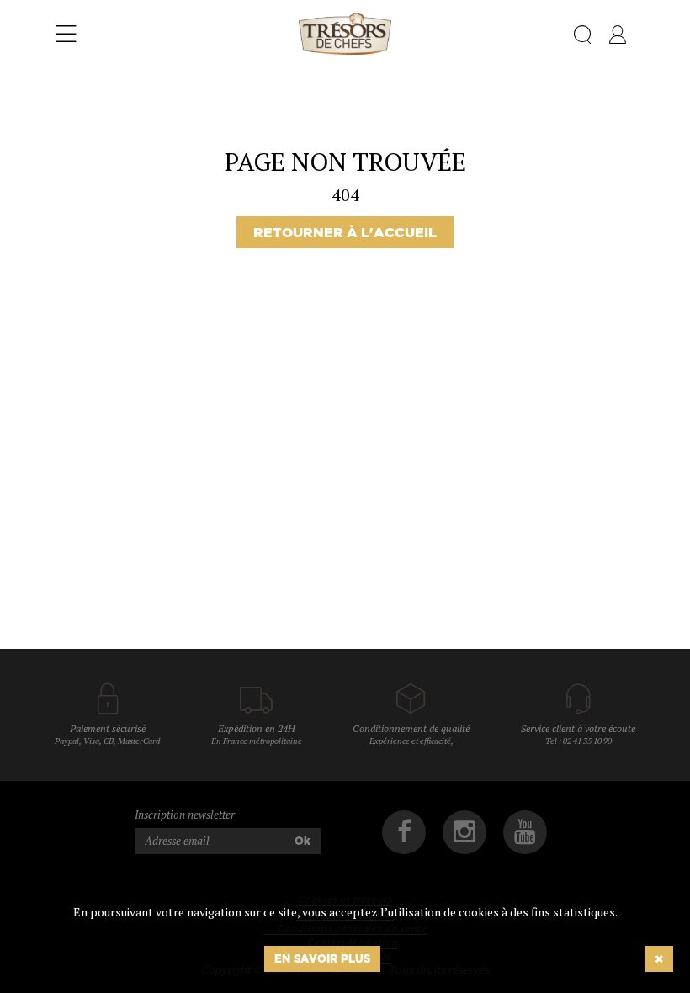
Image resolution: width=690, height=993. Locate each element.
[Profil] (617, 37)
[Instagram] (464, 832)
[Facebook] (404, 832)
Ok (302, 841)
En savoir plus (322, 958)
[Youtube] (525, 832)
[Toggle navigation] (66, 34)
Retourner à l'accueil (345, 232)
